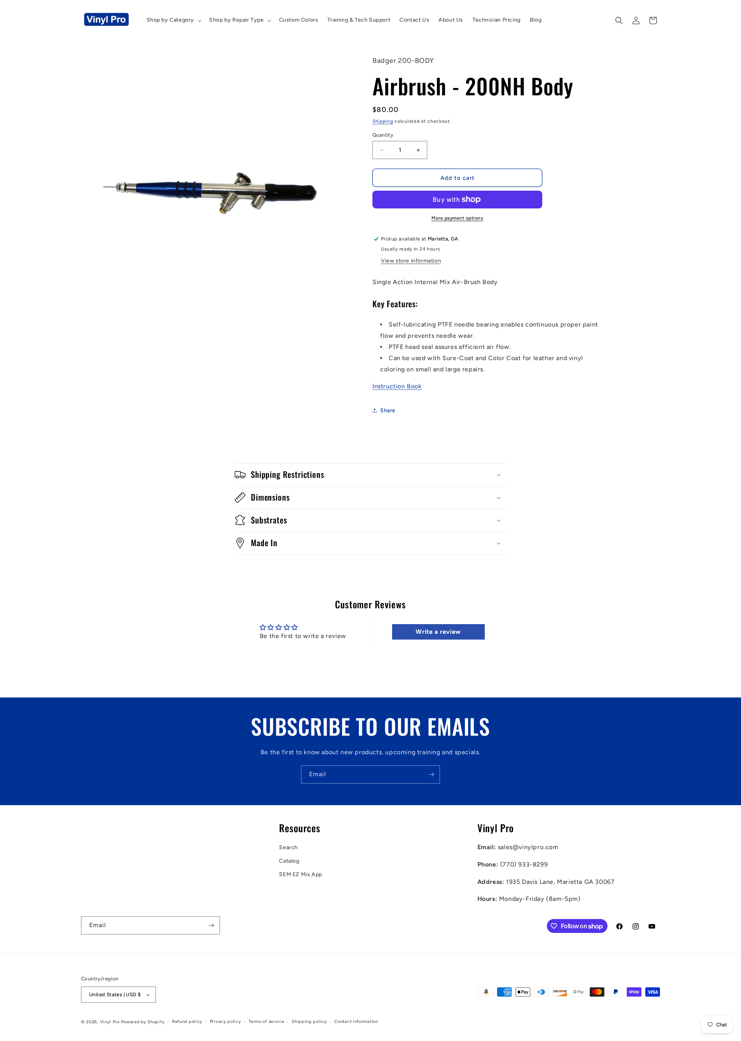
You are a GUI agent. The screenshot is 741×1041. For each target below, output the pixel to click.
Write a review (438, 631)
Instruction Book (397, 386)
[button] (173, 20)
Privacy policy (225, 1021)
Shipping (382, 121)
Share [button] (388, 410)
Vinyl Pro (110, 1021)
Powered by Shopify (143, 1021)
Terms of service (266, 1021)
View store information (411, 260)
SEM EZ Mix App (300, 874)
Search (288, 847)
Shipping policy (309, 1021)
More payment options (457, 218)
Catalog (289, 861)
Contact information (356, 1021)
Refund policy (187, 1021)
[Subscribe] (431, 774)
